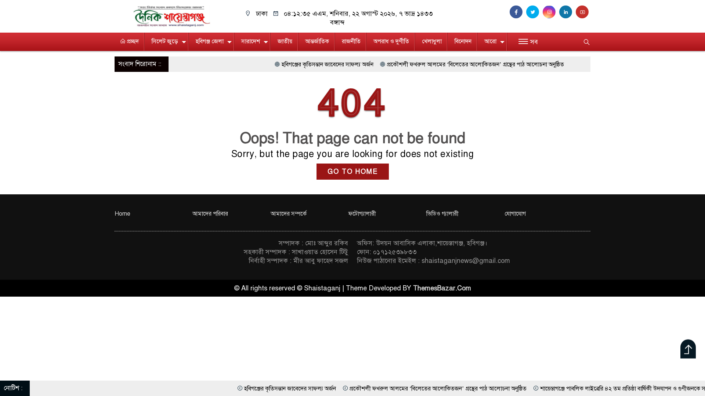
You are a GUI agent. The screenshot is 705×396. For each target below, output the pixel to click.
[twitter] (534, 12)
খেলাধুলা (432, 41)
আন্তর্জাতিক (317, 41)
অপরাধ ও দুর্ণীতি (391, 41)
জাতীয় (285, 41)
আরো (490, 41)
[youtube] (583, 12)
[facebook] (518, 12)
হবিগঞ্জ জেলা (210, 41)
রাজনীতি (351, 41)
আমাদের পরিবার (210, 213)
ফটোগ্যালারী (362, 213)
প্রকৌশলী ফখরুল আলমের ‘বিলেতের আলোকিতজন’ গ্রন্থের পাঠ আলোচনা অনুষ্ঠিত (455, 64)
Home (122, 213)
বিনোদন (463, 41)
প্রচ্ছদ (132, 41)
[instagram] (551, 12)
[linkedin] (567, 12)
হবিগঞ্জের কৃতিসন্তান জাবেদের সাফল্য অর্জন (307, 64)
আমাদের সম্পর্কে (289, 213)
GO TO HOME (353, 172)
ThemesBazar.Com (442, 288)
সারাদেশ (250, 41)
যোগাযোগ (515, 213)
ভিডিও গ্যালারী (442, 213)
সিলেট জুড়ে (165, 41)
